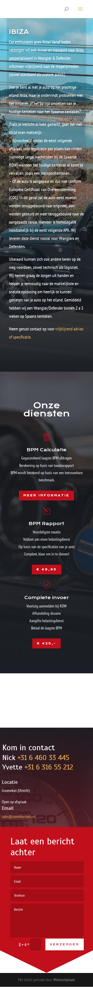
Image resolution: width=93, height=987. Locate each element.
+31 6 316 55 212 (48, 767)
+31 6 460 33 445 (43, 757)
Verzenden (64, 944)
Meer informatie (46, 495)
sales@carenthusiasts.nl (18, 816)
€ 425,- (46, 643)
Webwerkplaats (64, 979)
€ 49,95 (46, 569)
